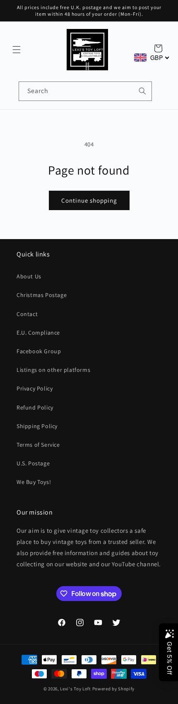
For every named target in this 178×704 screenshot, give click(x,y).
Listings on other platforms (53, 370)
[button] (16, 50)
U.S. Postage (33, 463)
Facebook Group (39, 351)
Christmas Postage (42, 295)
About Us (29, 276)
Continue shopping (89, 200)
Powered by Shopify (113, 689)
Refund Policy (35, 407)
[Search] (142, 91)
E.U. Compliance (38, 332)
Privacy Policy (35, 388)
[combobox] (85, 91)
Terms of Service (38, 444)
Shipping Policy (37, 426)
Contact (27, 314)
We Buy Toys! (34, 482)
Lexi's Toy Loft (75, 689)
